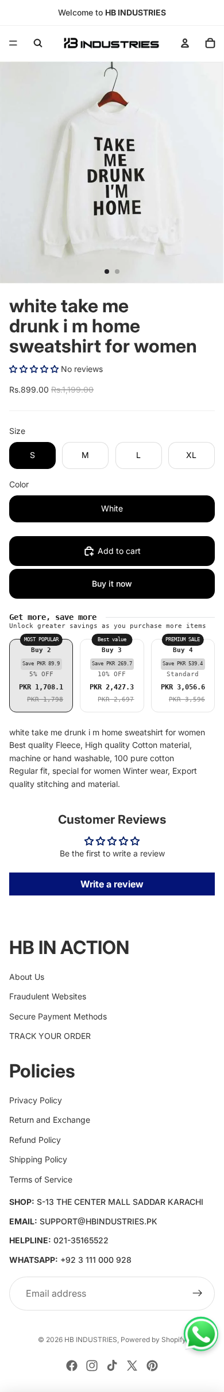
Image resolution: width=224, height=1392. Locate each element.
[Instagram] (92, 1365)
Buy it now (112, 583)
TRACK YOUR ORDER (50, 1036)
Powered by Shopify (153, 1339)
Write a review (112, 884)
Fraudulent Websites (47, 996)
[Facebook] (72, 1365)
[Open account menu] (185, 43)
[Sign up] (198, 1294)
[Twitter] (132, 1365)
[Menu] (13, 43)
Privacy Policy (35, 1100)
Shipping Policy (38, 1159)
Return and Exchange (49, 1120)
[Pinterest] (152, 1365)
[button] (34, 369)
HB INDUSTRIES (90, 1339)
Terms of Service (40, 1179)
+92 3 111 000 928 (96, 1260)
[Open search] (38, 43)
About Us (26, 977)
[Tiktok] (112, 1365)
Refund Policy (35, 1140)
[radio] (41, 675)
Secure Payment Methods (58, 1016)
